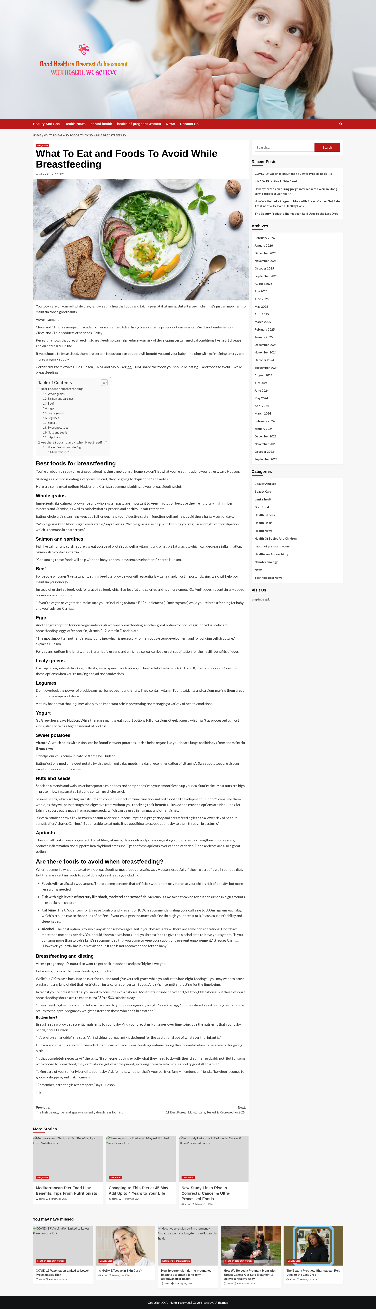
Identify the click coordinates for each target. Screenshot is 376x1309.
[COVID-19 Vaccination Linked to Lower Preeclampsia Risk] (63, 1246)
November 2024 (266, 352)
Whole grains (56, 394)
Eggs (51, 408)
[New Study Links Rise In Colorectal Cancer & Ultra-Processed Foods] (214, 1159)
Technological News (268, 577)
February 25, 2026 (183, 1283)
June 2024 (262, 390)
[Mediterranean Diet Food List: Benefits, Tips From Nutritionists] (68, 1159)
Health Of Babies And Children (276, 538)
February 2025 (265, 329)
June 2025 (262, 299)
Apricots (54, 437)
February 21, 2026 (203, 1204)
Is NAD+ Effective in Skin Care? (276, 181)
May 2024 (261, 398)
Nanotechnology (266, 562)
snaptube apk (261, 599)
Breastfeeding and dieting (64, 447)
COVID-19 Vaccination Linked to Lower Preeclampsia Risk (294, 173)
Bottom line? (61, 451)
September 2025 (266, 276)
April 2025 (262, 314)
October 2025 (264, 268)
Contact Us (189, 124)
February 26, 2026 (58, 1279)
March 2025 (263, 322)
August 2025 (263, 283)
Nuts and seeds (57, 432)
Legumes (53, 418)
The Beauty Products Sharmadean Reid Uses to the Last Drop (296, 213)
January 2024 (264, 428)
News (170, 124)
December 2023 (266, 436)
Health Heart (264, 523)
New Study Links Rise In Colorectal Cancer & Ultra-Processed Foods (206, 1193)
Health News (75, 124)
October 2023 (264, 451)
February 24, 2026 (58, 1199)
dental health (101, 124)
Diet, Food (42, 145)
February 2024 (265, 421)
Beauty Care (263, 491)
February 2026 (265, 238)
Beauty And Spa (46, 124)
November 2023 (266, 444)
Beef (51, 403)
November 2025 (266, 260)
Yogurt (52, 422)
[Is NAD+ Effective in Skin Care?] (125, 1246)
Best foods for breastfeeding (62, 388)
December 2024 (266, 344)
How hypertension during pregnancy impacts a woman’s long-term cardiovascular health (296, 191)
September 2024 (266, 367)
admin (42, 173)
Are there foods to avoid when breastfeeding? (74, 442)
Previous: (79, 1110)
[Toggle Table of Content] (102, 382)
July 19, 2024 (57, 173)
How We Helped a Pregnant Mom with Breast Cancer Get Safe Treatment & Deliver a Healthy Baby (297, 203)
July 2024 (261, 383)
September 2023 (266, 459)
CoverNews (201, 1302)
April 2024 (262, 405)
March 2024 (263, 413)
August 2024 (263, 375)
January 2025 (264, 337)
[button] (340, 124)
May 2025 (261, 306)
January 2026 (264, 245)
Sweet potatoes (58, 427)
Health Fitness (265, 515)
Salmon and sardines (61, 398)
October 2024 (264, 360)
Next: (206, 1110)
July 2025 (261, 291)
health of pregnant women (139, 124)
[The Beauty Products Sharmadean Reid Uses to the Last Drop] (313, 1246)
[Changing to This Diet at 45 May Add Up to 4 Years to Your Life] (141, 1159)
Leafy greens (56, 413)
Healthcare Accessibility (271, 554)
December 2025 (266, 253)
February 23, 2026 (131, 1199)
